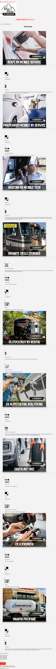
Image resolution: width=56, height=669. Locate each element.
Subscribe (3, 663)
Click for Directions (20, 309)
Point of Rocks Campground (17, 371)
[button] (25, 19)
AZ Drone (7, 668)
